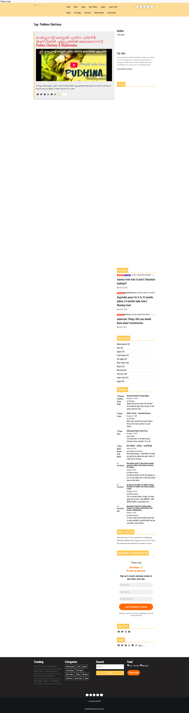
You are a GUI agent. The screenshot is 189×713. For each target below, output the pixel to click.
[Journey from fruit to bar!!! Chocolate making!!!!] (134, 275)
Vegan (83, 7)
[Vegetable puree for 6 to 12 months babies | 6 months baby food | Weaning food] (136, 292)
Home (68, 7)
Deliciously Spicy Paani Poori (137, 430)
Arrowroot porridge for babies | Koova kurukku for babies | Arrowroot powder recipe (141, 486)
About (76, 7)
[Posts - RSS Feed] (133, 665)
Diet (118, 347)
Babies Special (99, 12)
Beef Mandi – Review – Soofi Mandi (139, 445)
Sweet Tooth (113, 7)
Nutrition (88, 12)
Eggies (103, 7)
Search (110, 673)
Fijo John (121, 53)
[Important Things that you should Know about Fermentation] (136, 314)
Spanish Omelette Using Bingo (138, 395)
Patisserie (120, 374)
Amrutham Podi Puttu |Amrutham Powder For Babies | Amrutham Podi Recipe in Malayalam (139, 508)
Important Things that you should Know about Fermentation (134, 321)
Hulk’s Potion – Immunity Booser (139, 413)
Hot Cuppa (77, 12)
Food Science (111, 12)
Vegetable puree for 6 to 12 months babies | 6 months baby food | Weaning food (135, 301)
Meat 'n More (121, 362)
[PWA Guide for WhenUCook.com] (144, 665)
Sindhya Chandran (133, 472)
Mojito (69, 12)
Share (59, 94)
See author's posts (124, 69)
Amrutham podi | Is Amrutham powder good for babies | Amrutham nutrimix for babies (140, 465)
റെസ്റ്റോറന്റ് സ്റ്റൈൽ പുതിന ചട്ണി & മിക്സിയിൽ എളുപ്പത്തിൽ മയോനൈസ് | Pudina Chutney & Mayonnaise (69, 41)
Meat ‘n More (93, 7)
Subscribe (133, 673)
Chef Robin (131, 401)
